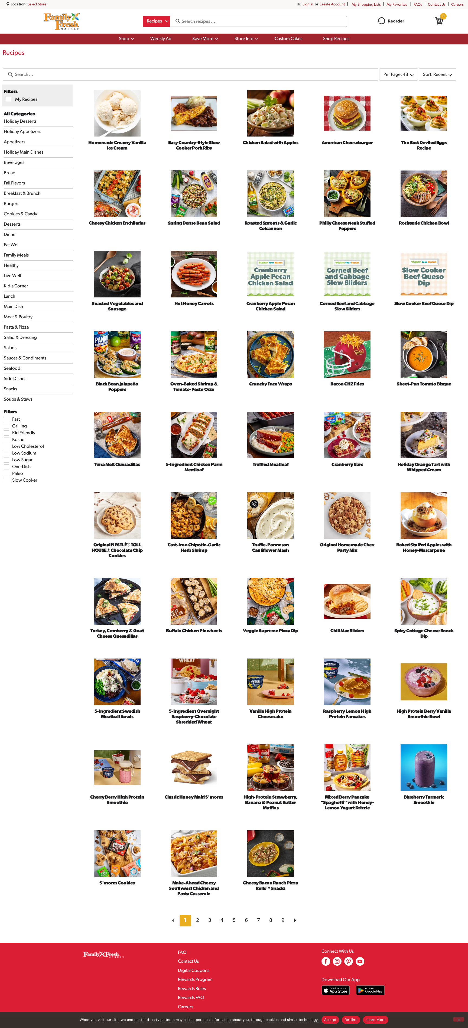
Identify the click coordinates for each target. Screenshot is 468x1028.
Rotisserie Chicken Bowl (424, 223)
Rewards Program (195, 979)
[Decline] (458, 1019)
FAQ (182, 952)
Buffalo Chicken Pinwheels (194, 631)
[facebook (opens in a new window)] (325, 963)
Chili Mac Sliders (347, 631)
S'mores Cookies (117, 883)
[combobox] (156, 21)
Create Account (332, 4)
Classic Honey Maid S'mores (194, 797)
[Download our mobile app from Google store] (370, 990)
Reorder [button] (396, 21)
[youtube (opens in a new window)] (360, 963)
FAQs (418, 5)
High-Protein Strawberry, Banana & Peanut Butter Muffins (270, 802)
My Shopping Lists (366, 5)
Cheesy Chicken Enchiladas (117, 223)
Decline (351, 1019)
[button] (185, 920)
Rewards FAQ (191, 997)
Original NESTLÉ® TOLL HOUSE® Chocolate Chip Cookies (117, 550)
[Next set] (295, 920)
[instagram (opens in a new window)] (337, 963)
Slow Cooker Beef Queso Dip (423, 303)
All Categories (19, 114)
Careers (457, 5)
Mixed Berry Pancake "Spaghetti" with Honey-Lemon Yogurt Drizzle (347, 802)
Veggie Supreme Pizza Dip (270, 631)
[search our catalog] (176, 21)
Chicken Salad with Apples (270, 143)
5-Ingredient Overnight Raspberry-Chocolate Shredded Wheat (194, 717)
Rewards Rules (192, 989)
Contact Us (437, 5)
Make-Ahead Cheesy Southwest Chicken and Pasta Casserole (194, 888)
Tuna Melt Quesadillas (117, 464)
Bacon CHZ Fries (347, 384)
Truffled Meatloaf (271, 464)
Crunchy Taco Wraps (270, 384)
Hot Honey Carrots (194, 303)
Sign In (308, 4)
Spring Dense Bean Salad (194, 223)
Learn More (376, 1019)
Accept (330, 1019)
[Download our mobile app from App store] (335, 990)
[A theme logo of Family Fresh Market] (62, 21)
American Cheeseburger (347, 143)
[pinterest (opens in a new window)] (348, 963)
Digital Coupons (193, 970)
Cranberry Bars (347, 464)
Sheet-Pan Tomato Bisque (424, 384)
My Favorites (396, 5)
